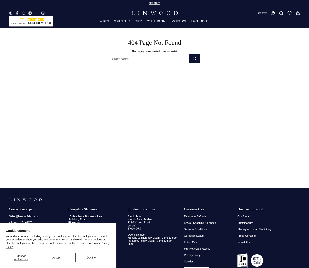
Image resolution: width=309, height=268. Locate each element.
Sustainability (245, 222)
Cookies (189, 261)
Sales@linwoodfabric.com (24, 216)
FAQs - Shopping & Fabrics (200, 222)
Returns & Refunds (195, 216)
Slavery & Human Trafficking (254, 229)
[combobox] (142, 58)
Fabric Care (191, 242)
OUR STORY (154, 3)
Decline (91, 257)
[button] (281, 13)
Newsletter (243, 242)
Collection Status (194, 235)
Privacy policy (192, 255)
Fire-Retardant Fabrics (197, 248)
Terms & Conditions (195, 229)
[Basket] (298, 13)
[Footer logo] (25, 199)
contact (262, 13)
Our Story (243, 216)
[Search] (194, 58)
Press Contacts (246, 235)
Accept (56, 257)
